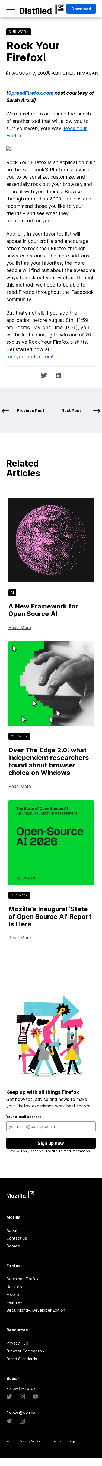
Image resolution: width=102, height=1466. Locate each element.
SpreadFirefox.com (30, 93)
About (12, 1230)
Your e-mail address (23, 1117)
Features (15, 1302)
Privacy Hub (17, 1343)
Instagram (22, 1396)
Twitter (9, 1396)
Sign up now (51, 1143)
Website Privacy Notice (24, 1441)
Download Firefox (23, 1279)
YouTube (35, 1396)
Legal (72, 1441)
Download (81, 8)
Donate (13, 1246)
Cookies (54, 1441)
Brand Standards (22, 1358)
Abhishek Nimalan (75, 73)
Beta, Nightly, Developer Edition (36, 1310)
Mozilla (41, 9)
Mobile (13, 1294)
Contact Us (17, 1238)
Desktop (14, 1286)
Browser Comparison (25, 1351)
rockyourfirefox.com (29, 356)
